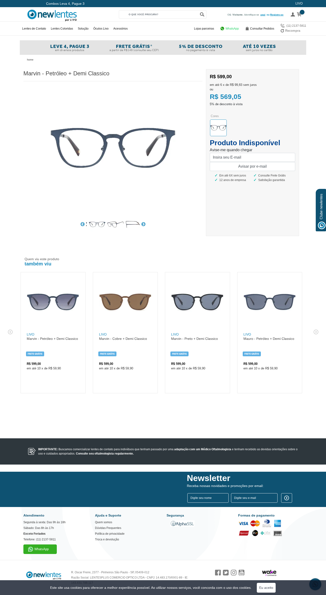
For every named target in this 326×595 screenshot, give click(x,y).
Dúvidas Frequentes (108, 528)
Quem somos (103, 522)
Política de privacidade (110, 533)
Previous (82, 224)
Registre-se (277, 14)
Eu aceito (266, 588)
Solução (83, 28)
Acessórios (120, 28)
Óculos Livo (101, 28)
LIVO (299, 3)
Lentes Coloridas (62, 28)
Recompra (292, 30)
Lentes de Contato (34, 28)
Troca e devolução (107, 539)
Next (143, 224)
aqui (262, 14)
